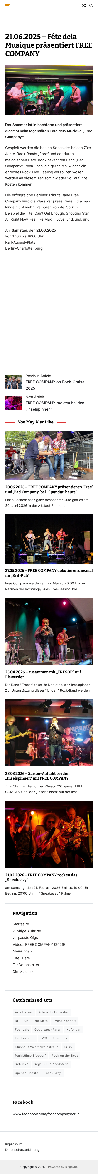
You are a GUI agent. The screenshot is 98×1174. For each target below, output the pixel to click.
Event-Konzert (64, 1021)
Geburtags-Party (47, 1029)
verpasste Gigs (25, 937)
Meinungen (22, 951)
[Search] (91, 5)
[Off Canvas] (7, 5)
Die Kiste (41, 1021)
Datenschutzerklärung (22, 1150)
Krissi (68, 1047)
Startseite (21, 924)
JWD (43, 1038)
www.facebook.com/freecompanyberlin (46, 1114)
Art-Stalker (24, 1012)
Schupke (22, 1064)
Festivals (22, 1029)
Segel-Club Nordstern (51, 1064)
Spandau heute (26, 1073)
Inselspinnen (24, 1038)
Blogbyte (71, 1167)
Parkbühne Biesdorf (30, 1055)
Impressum (13, 1144)
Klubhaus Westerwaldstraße (37, 1047)
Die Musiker (23, 971)
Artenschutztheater (53, 1012)
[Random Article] (84, 5)
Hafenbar (73, 1029)
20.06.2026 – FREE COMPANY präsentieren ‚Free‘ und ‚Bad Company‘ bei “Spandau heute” (49, 489)
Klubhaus (60, 1038)
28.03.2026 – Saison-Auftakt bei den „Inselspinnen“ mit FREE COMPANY (37, 776)
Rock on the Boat (64, 1055)
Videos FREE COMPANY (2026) (39, 944)
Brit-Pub (21, 1021)
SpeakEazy (52, 1073)
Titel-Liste (21, 958)
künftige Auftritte (27, 931)
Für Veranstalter (26, 964)
